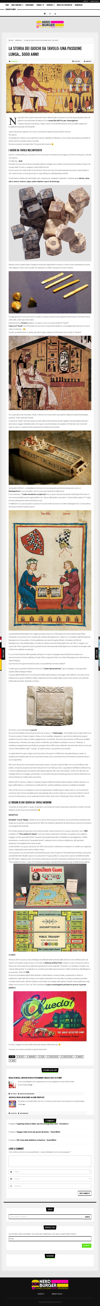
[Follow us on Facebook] (50, 14)
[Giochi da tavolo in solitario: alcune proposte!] (12, 1104)
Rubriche (50, 5)
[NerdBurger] (50, 24)
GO (32, 1085)
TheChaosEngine (24, 1113)
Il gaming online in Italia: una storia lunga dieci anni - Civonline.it (42, 1124)
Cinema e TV (40, 5)
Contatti (85, 1)
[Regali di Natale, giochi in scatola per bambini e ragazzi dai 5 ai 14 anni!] (12, 1084)
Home (7, 5)
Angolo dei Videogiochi (64, 5)
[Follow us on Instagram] (44, 14)
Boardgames (29, 5)
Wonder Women (10, 9)
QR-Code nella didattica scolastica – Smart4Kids (36, 1140)
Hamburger (78, 5)
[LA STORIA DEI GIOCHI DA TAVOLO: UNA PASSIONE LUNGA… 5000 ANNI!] (50, 88)
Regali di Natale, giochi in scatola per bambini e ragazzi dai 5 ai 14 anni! (35, 1077)
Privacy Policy (95, 1)
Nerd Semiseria (16, 5)
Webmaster (88, 61)
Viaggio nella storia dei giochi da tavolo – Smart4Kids (38, 1132)
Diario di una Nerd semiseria (27, 1094)
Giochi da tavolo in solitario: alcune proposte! (26, 1097)
